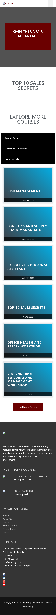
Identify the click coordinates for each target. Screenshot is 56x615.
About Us (7, 518)
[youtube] (4, 584)
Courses (7, 522)
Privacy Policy (9, 528)
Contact (6, 532)
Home (6, 515)
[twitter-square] (5, 578)
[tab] (28, 138)
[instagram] (5, 581)
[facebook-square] (5, 574)
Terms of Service (11, 525)
